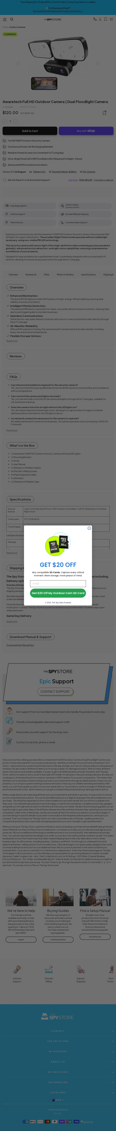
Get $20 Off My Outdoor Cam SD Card (58, 593)
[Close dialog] (89, 528)
